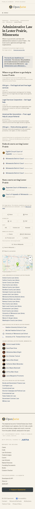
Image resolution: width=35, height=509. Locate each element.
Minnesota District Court (15, 159)
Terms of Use (6, 504)
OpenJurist (5, 20)
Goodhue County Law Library (11, 289)
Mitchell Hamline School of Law (15, 330)
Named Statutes (7, 463)
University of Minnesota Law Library (13, 313)
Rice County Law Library (10, 304)
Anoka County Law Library (10, 278)
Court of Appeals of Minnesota (17, 194)
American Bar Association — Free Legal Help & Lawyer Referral (16, 115)
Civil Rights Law (7, 385)
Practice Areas (14, 20)
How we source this (19, 50)
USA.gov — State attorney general (14, 127)
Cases (4, 447)
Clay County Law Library (10, 285)
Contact (4, 501)
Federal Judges (6, 455)
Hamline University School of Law (15, 327)
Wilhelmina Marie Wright (13, 352)
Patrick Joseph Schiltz (13, 344)
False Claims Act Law (9, 396)
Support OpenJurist (17, 489)
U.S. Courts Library (8, 315)
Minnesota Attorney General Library (13, 297)
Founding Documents (8, 465)
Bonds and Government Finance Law (13, 383)
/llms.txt (4, 481)
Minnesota (9, 22)
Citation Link (16, 227)
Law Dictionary (6, 452)
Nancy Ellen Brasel (12, 360)
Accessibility (21, 498)
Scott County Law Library (10, 311)
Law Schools (6, 460)
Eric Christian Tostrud (13, 356)
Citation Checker (7, 470)
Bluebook (27, 227)
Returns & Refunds (16, 501)
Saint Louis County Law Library (12, 306)
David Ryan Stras (11, 348)
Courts (4, 457)
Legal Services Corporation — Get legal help (16, 101)
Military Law (6, 401)
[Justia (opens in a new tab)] (25, 440)
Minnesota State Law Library (11, 299)
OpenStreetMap (7, 271)
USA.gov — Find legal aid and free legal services (16, 86)
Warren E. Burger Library (10, 318)
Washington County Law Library (12, 320)
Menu (6, 13)
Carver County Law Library (10, 282)
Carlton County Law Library (10, 280)
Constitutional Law (8, 388)
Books (4, 468)
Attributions (27, 501)
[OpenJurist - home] (17, 7)
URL (6, 227)
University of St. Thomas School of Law (17, 337)
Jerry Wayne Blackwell (13, 368)
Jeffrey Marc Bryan (12, 372)
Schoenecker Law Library (10, 308)
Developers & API (7, 478)
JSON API (5, 484)
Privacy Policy (17, 504)
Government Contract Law (10, 398)
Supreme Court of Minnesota (16, 187)
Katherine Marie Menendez (14, 364)
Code (3, 450)
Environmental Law (8, 393)
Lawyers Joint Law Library (10, 294)
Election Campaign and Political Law (13, 391)
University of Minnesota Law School (16, 333)
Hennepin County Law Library (11, 292)
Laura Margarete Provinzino (15, 376)
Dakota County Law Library (10, 287)
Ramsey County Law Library (11, 301)
